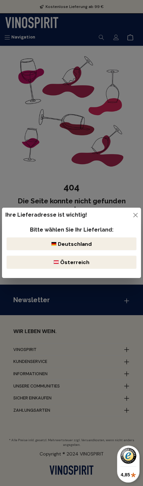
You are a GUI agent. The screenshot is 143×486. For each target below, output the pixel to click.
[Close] (135, 215)
